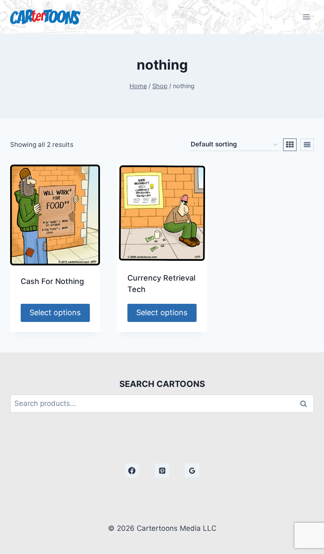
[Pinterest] (162, 470)
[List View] (307, 144)
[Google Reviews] (192, 470)
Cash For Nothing (52, 281)
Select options (55, 312)
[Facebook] (132, 470)
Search (306, 403)
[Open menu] (306, 16)
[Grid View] (290, 144)
